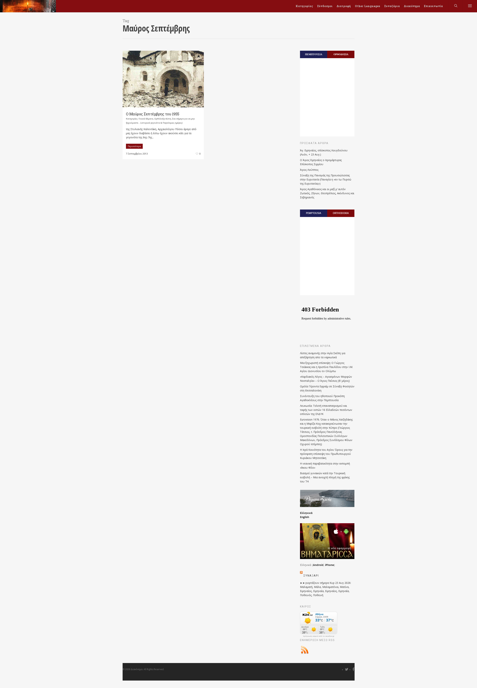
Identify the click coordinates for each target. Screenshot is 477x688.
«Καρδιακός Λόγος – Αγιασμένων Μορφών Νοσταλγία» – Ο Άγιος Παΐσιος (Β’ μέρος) (326, 378)
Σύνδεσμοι (325, 6)
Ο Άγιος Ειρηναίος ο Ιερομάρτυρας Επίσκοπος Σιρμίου (321, 162)
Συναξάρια (392, 6)
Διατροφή (344, 6)
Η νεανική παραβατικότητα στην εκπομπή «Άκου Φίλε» (325, 465)
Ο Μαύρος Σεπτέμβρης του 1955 (152, 113)
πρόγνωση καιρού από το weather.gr (318, 636)
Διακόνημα (412, 6)
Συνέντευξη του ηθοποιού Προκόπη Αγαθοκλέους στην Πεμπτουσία (322, 398)
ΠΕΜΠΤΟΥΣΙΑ (313, 54)
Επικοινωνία (433, 6)
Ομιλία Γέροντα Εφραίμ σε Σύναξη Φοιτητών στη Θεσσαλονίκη (327, 388)
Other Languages (367, 6)
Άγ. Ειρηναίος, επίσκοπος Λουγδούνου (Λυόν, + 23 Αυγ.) (324, 152)
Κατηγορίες (304, 6)
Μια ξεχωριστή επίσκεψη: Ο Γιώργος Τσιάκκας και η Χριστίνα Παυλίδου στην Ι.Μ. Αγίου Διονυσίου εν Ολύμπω (326, 367)
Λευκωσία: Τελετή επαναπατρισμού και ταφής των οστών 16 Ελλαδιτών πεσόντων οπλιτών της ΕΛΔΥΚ (326, 410)
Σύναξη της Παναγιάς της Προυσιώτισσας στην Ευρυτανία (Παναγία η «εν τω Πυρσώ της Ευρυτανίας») (325, 179)
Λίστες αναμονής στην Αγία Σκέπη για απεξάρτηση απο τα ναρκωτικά (322, 355)
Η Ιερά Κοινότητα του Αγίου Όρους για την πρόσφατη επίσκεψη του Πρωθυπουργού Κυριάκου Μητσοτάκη (326, 454)
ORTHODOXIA (341, 213)
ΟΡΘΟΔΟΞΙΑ (341, 54)
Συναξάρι (311, 575)
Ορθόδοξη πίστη (162, 118)
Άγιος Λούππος (309, 169)
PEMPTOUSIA (313, 213)
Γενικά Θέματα (146, 118)
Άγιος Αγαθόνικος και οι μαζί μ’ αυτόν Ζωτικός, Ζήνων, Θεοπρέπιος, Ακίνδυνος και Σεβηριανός (327, 193)
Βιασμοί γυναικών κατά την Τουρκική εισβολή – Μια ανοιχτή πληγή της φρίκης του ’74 (325, 477)
